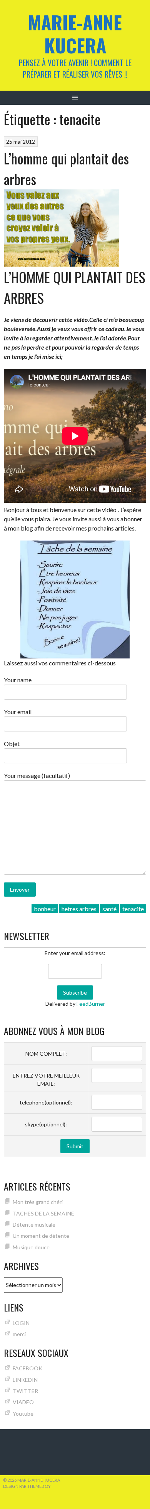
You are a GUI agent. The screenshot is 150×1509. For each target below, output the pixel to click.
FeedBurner (91, 1003)
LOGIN (21, 1323)
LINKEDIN (25, 1379)
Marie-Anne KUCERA (75, 33)
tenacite (133, 908)
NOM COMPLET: (46, 1053)
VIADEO (23, 1402)
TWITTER (25, 1391)
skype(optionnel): (46, 1124)
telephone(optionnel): (46, 1102)
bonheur (45, 908)
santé (109, 908)
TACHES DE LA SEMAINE (43, 1213)
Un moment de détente (41, 1235)
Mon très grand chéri (38, 1202)
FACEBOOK (27, 1368)
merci (19, 1334)
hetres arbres (79, 908)
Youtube (23, 1413)
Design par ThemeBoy (27, 1486)
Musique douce (31, 1247)
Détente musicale (34, 1224)
